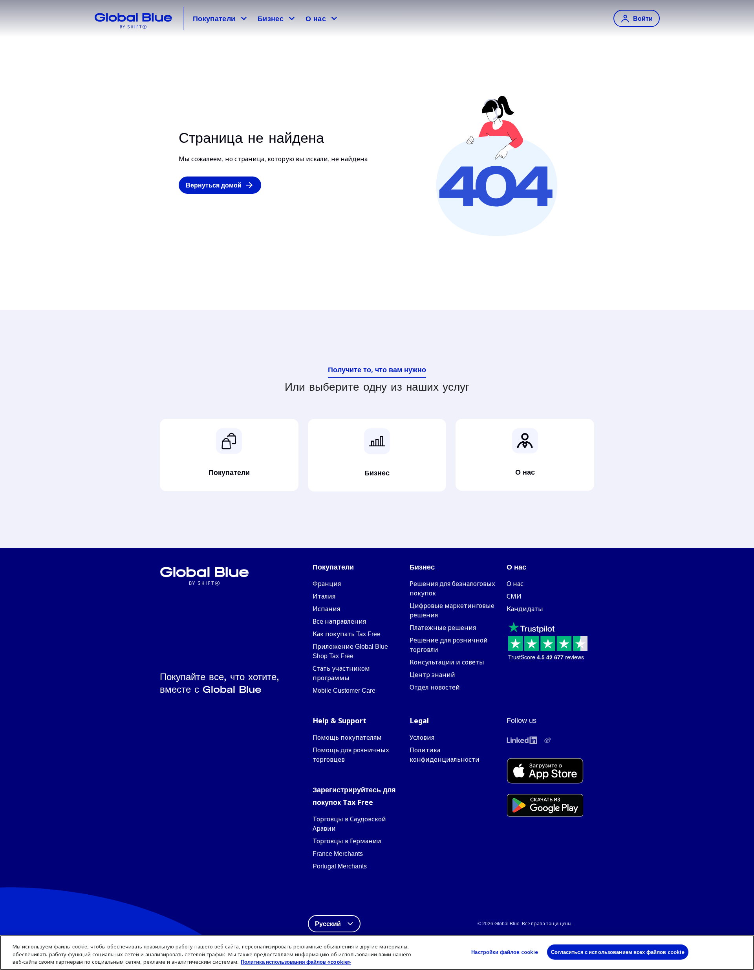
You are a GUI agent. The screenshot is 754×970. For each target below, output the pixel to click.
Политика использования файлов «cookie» (296, 961)
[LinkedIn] (522, 740)
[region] (377, 952)
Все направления (339, 621)
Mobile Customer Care (344, 690)
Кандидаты (525, 609)
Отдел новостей (435, 687)
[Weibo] (547, 740)
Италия (324, 596)
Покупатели (214, 18)
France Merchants (338, 853)
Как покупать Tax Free (347, 634)
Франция (327, 584)
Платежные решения (443, 627)
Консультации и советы (447, 662)
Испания (326, 609)
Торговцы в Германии (347, 841)
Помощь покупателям (347, 737)
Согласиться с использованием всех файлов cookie (617, 951)
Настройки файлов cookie (504, 951)
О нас (316, 18)
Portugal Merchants (340, 866)
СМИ (514, 596)
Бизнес (271, 18)
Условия (422, 737)
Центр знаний (432, 675)
